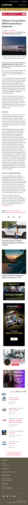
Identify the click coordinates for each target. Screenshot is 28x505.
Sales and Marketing (20, 212)
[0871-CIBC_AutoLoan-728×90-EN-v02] (14, 15)
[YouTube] (14, 496)
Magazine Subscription (7, 478)
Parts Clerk (12, 443)
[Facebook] (7, 496)
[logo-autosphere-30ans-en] (6, 5)
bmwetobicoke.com (7, 205)
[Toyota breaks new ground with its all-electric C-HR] (14, 262)
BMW (6, 212)
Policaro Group (11, 212)
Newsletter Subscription (7, 480)
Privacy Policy (23, 500)
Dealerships (12, 32)
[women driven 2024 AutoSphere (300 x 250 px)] (14, 387)
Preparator (12, 433)
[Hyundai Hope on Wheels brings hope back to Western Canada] (14, 230)
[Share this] (14, 217)
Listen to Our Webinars (7, 488)
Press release (17, 210)
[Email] (3, 496)
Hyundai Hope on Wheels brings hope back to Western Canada (13, 243)
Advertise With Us (6, 465)
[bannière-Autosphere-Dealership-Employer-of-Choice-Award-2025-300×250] (14, 366)
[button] (26, 5)
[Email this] (8, 217)
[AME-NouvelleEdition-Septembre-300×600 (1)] (14, 345)
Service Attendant (14, 399)
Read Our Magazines (6, 487)
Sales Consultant (14, 410)
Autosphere (5, 32)
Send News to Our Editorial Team (9, 472)
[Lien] (14, 392)
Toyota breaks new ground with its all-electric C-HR (12, 276)
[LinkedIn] (11, 496)
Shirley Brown (12, 30)
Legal (18, 500)
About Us (4, 463)
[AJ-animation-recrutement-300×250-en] (14, 300)
